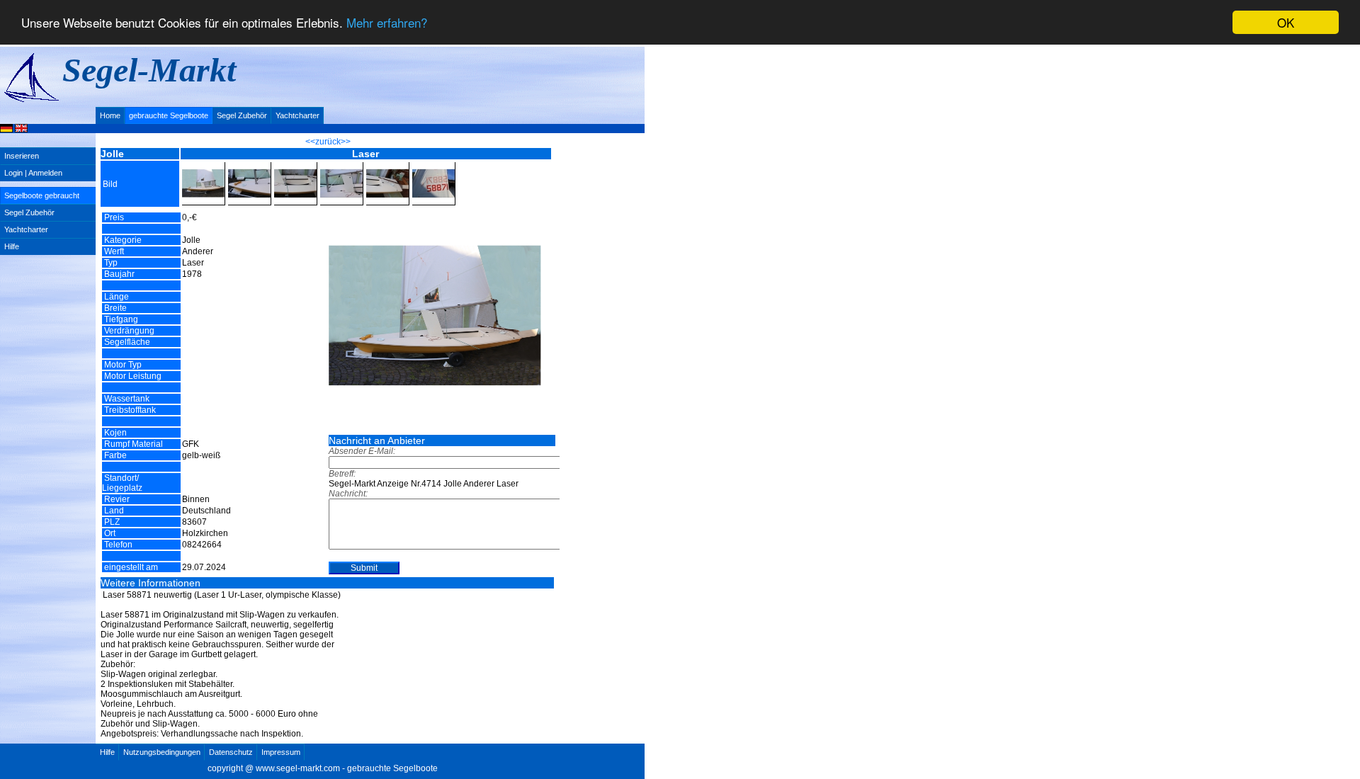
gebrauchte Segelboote (168, 115)
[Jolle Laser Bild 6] (434, 166)
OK (1285, 22)
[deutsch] (6, 130)
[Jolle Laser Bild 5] (388, 166)
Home (110, 115)
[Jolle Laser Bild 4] (342, 166)
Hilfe (11, 246)
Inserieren (21, 156)
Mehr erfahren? (386, 23)
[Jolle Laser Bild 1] (204, 166)
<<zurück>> (328, 142)
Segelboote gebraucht (41, 195)
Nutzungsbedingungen (161, 752)
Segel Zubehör (242, 115)
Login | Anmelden (33, 173)
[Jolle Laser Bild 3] (296, 166)
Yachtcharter (297, 115)
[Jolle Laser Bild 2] (250, 166)
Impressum (280, 752)
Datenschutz (231, 752)
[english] (21, 130)
